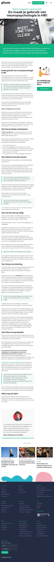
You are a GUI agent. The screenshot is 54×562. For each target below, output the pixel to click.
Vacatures (4, 496)
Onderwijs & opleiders (24, 507)
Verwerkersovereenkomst (25, 531)
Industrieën (22, 503)
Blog (20, 488)
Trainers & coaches (24, 505)
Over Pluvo (4, 512)
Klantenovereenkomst (25, 534)
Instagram (4, 527)
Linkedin (3, 529)
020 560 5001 (40, 529)
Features (3, 490)
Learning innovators (6, 523)
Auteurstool (40, 494)
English (38, 507)
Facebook (4, 525)
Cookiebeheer (23, 529)
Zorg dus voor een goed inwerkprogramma (13, 362)
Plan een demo (44, 89)
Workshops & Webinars (7, 505)
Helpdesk (4, 492)
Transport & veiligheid (24, 512)
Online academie (41, 488)
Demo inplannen (5, 494)
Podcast (21, 490)
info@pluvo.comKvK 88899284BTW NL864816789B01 (42, 534)
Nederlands (40, 503)
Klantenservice (5, 507)
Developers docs (23, 525)
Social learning (40, 492)
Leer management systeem (44, 490)
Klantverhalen (22, 492)
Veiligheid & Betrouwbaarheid (44, 496)
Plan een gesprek (38, 2)
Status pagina (23, 523)
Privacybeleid (22, 527)
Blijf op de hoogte (6, 543)
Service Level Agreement (25, 536)
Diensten (3, 503)
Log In (29, 2)
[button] (47, 2)
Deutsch (39, 505)
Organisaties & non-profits (26, 510)
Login (2, 488)
